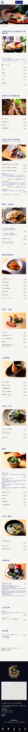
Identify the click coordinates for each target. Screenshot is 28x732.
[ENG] (3, 728)
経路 (14, 730)
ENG (3, 730)
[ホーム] (8, 728)
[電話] (19, 728)
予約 (25, 730)
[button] (25, 2)
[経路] (14, 728)
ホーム (8, 730)
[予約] (25, 728)
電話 (20, 730)
